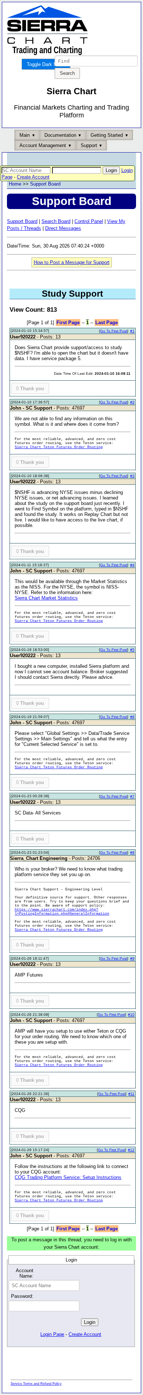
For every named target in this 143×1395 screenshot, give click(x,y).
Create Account (33, 177)
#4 (132, 565)
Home (15, 184)
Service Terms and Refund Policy (36, 1383)
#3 (132, 476)
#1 (132, 331)
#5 (132, 650)
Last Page (106, 322)
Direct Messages (63, 228)
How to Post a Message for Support (72, 262)
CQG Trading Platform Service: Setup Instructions (68, 1177)
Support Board (45, 184)
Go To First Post (113, 331)
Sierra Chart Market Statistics (46, 598)
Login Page (52, 1334)
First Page (68, 322)
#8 (132, 852)
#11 (131, 1094)
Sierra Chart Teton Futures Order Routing (59, 447)
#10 (131, 1015)
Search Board (55, 221)
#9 (132, 958)
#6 (132, 717)
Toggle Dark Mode (46, 64)
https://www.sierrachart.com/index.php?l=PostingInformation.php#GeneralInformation (62, 912)
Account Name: (24, 1273)
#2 (132, 402)
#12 (131, 1150)
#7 (132, 796)
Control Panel (88, 221)
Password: (22, 1296)
